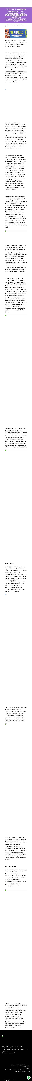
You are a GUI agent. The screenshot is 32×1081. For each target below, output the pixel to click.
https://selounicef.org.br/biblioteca (15, 135)
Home (6, 18)
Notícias (10, 18)
